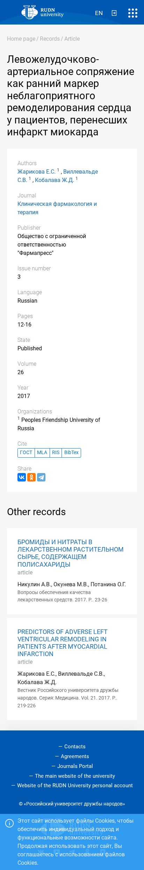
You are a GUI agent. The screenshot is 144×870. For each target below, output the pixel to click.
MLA (42, 453)
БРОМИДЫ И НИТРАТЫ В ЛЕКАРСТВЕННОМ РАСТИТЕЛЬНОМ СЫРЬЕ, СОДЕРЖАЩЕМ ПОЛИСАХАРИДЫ (70, 553)
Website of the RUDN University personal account (75, 785)
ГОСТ (26, 453)
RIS (55, 453)
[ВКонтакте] (21, 477)
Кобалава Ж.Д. (54, 180)
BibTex (71, 453)
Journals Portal (75, 766)
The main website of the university (75, 776)
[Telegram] (41, 477)
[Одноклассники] (31, 477)
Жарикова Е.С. (36, 171)
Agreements (75, 756)
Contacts (75, 746)
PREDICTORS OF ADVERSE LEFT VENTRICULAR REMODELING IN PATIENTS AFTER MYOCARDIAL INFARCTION (62, 642)
